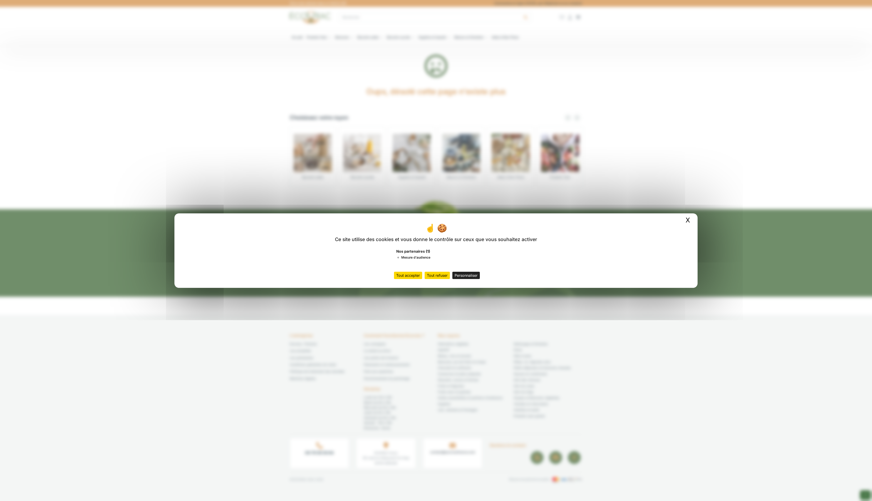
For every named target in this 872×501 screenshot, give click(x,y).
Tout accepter (408, 275)
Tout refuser (437, 275)
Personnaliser (466, 275)
